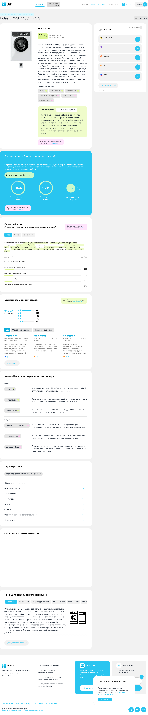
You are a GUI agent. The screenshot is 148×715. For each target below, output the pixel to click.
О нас (117, 4)
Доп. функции (87, 602)
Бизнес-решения (96, 4)
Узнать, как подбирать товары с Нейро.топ (46, 671)
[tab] (11, 602)
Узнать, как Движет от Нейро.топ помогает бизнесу (50, 685)
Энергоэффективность (41, 602)
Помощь (110, 4)
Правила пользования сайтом (33, 710)
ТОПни (38, 4)
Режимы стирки (59, 602)
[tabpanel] (45, 623)
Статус (128, 4)
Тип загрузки (11, 602)
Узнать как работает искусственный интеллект (48, 678)
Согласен (105, 699)
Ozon (8, 357)
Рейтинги (19, 704)
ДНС (38, 357)
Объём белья (24, 602)
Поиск (11, 704)
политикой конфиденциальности (111, 693)
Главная (85, 4)
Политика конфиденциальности (12, 710)
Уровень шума (73, 602)
